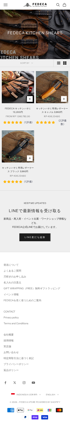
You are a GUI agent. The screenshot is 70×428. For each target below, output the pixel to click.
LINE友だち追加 (35, 237)
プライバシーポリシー (16, 364)
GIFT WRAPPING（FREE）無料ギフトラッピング (32, 288)
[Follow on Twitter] (15, 382)
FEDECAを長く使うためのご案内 (22, 300)
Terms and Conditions (16, 323)
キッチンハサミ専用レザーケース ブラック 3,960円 (18, 169)
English (50, 394)
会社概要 (9, 334)
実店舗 (7, 346)
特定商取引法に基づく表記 (19, 358)
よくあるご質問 (12, 270)
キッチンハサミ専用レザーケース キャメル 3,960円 (52, 110)
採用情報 (9, 340)
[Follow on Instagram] (24, 382)
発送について (11, 264)
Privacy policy (11, 317)
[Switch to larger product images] (58, 63)
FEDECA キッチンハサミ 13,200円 (18, 110)
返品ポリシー (11, 370)
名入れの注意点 (12, 282)
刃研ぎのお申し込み (15, 276)
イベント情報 (11, 294)
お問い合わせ (11, 352)
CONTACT (9, 311)
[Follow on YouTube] (33, 382)
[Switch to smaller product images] (64, 63)
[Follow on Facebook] (5, 382)
